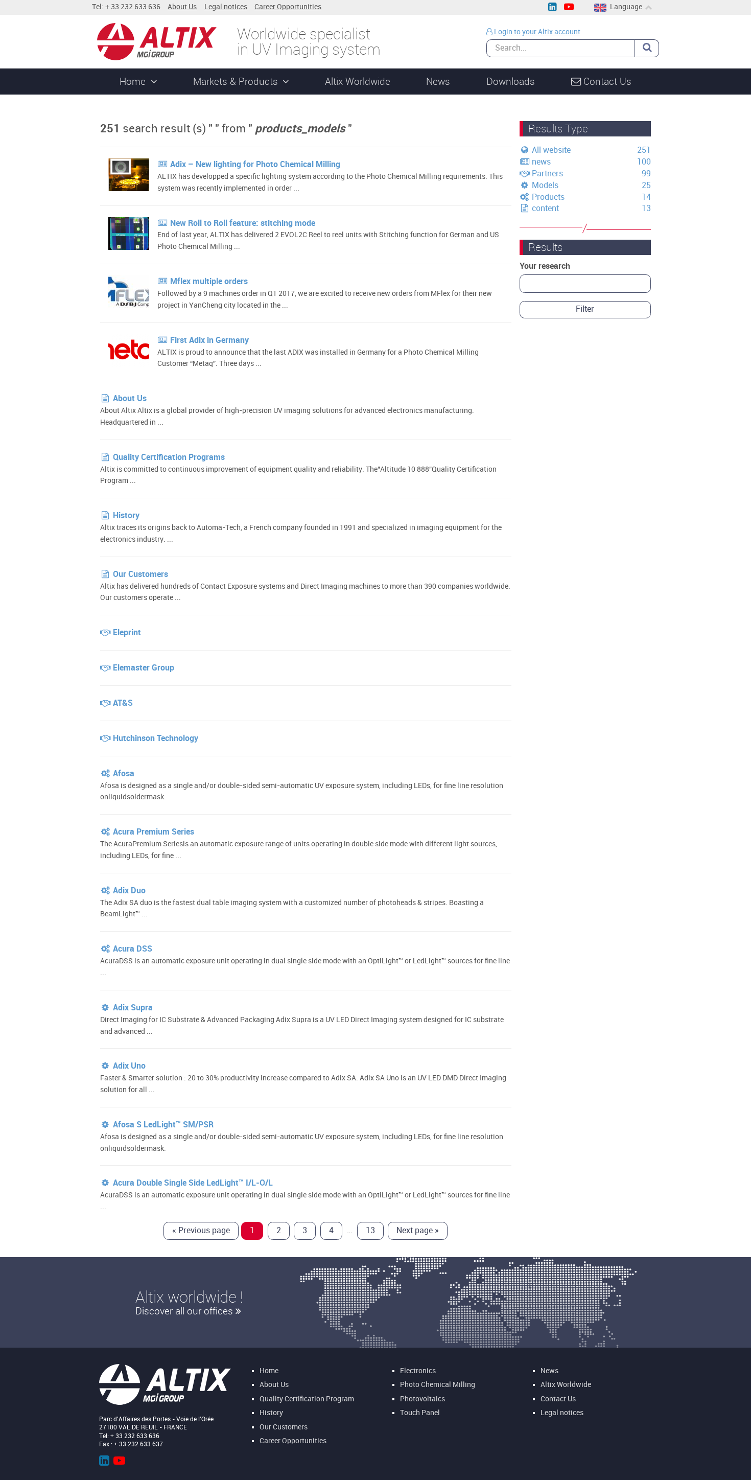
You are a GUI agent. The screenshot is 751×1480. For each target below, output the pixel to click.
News (549, 1371)
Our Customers (284, 1427)
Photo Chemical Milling (437, 1385)
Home (269, 1371)
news (540, 162)
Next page (417, 1230)
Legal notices (225, 7)
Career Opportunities (287, 7)
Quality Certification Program (307, 1399)
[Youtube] (568, 7)
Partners (546, 173)
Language (626, 7)
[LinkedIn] (552, 7)
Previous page (201, 1230)
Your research (545, 265)
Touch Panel (420, 1413)
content (544, 208)
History (271, 1413)
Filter (585, 309)
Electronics (418, 1371)
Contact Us (558, 1399)
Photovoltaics (422, 1399)
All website (550, 150)
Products (547, 197)
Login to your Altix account (536, 32)
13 (370, 1230)
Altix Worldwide (566, 1385)
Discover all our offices (185, 1310)
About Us (182, 7)
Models (544, 185)
